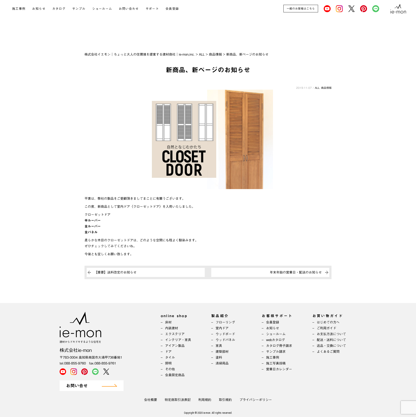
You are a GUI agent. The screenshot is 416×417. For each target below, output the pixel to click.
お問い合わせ (129, 8)
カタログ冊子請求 (279, 345)
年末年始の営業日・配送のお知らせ (296, 272)
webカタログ (275, 339)
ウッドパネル (225, 339)
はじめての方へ (328, 322)
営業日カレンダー (279, 369)
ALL (317, 87)
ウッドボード (225, 334)
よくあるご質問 (328, 351)
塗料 (219, 357)
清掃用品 (222, 363)
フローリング (225, 322)
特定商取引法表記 (178, 399)
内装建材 (171, 328)
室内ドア (222, 328)
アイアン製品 (175, 345)
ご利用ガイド (326, 328)
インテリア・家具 (178, 339)
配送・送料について (331, 339)
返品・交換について (331, 345)
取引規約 (225, 399)
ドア (168, 351)
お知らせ (39, 8)
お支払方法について (331, 334)
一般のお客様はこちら (301, 8)
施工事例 (19, 8)
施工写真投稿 (276, 363)
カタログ (59, 8)
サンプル (79, 8)
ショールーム (102, 8)
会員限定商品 (175, 375)
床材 (168, 322)
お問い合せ (77, 385)
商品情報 (326, 87)
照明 (168, 363)
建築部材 (222, 351)
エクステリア (175, 334)
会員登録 (172, 8)
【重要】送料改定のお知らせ (115, 272)
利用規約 (204, 399)
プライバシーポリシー (255, 399)
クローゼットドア (97, 214)
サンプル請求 (276, 351)
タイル (170, 357)
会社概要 (150, 399)
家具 (219, 345)
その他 (170, 369)
